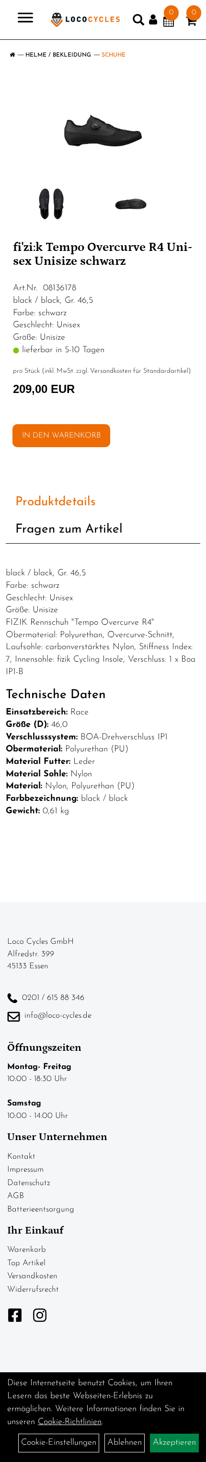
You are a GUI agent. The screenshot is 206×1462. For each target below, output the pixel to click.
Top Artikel (26, 1263)
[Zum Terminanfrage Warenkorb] (168, 23)
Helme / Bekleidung (58, 55)
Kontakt (21, 1157)
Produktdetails (55, 502)
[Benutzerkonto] (156, 19)
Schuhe (114, 55)
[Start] (12, 55)
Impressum (25, 1169)
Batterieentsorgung (40, 1209)
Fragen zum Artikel (69, 529)
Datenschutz (28, 1183)
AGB (15, 1196)
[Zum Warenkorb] (191, 23)
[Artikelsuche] (138, 22)
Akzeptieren (174, 1442)
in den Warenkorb (61, 436)
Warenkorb (26, 1250)
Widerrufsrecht (33, 1289)
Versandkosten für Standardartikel (139, 371)
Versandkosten (32, 1276)
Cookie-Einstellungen (58, 1442)
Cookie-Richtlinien (70, 1422)
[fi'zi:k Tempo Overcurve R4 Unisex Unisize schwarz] (103, 130)
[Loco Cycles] (85, 19)
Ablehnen (124, 1442)
